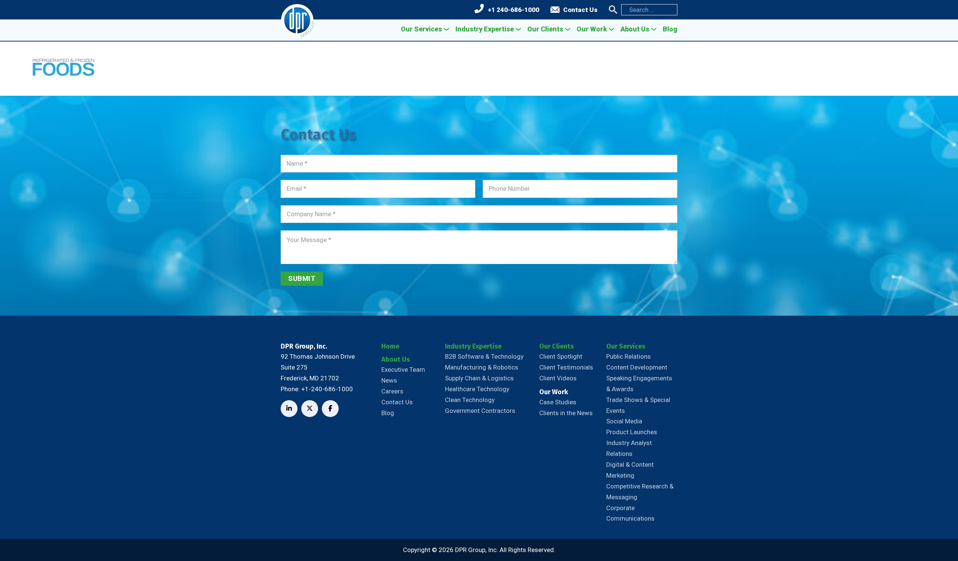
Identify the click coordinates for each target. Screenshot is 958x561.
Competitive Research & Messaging (640, 491)
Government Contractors (480, 410)
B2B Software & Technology (484, 356)
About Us (634, 29)
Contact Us (580, 9)
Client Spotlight (560, 356)
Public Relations (628, 356)
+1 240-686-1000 (513, 9)
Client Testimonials (566, 367)
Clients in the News (566, 413)
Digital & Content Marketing (630, 470)
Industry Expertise (484, 29)
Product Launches (631, 432)
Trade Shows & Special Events (638, 405)
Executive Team (403, 369)
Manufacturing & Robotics (481, 367)
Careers (392, 391)
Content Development (636, 367)
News (389, 380)
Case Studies (557, 402)
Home (390, 346)
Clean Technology (470, 400)
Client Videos (558, 378)
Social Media (624, 421)
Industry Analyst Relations (629, 448)
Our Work (592, 29)
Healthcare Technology (477, 389)
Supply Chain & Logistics (479, 378)
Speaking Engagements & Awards (639, 383)
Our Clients (545, 29)
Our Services (421, 29)
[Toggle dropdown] (446, 29)
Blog (670, 29)
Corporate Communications (630, 513)
